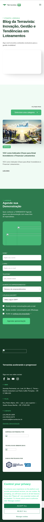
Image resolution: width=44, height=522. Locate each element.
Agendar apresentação (16, 321)
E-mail (5, 263)
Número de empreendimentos (14, 284)
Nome (5, 253)
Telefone (7, 274)
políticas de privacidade (21, 314)
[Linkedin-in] (8, 379)
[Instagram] (17, 379)
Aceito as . (18, 314)
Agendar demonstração (11, 423)
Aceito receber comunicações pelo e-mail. (21, 306)
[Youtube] (13, 379)
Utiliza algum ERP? (10, 295)
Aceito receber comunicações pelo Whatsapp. (22, 310)
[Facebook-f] (4, 379)
